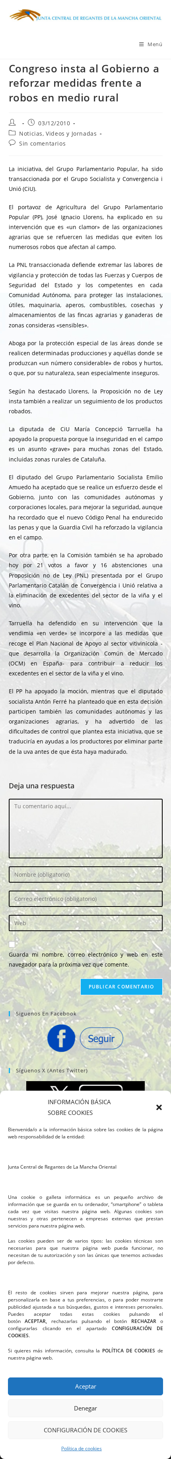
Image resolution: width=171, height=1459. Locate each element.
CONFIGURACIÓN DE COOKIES (85, 1430)
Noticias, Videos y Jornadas (58, 133)
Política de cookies (81, 1448)
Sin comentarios (42, 143)
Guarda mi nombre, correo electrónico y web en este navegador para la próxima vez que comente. (86, 959)
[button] (159, 1107)
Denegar (85, 1408)
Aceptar (85, 1386)
